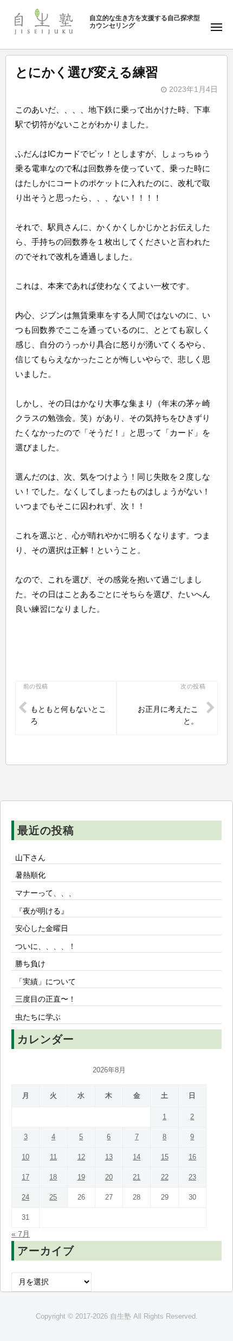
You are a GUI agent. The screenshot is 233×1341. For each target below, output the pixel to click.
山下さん (30, 858)
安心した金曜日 (41, 928)
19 (81, 1177)
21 (136, 1177)
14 (136, 1157)
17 (25, 1177)
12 (81, 1157)
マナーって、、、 (45, 893)
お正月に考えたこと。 (168, 715)
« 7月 (20, 1234)
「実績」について (45, 982)
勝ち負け (30, 964)
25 (53, 1197)
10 (25, 1157)
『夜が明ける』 (41, 911)
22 (165, 1177)
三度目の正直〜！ (45, 999)
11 (53, 1157)
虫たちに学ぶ (38, 1017)
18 (53, 1177)
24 (25, 1197)
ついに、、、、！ (45, 946)
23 (192, 1177)
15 (165, 1157)
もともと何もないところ (68, 715)
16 (192, 1157)
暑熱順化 (30, 875)
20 (109, 1177)
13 (109, 1157)
